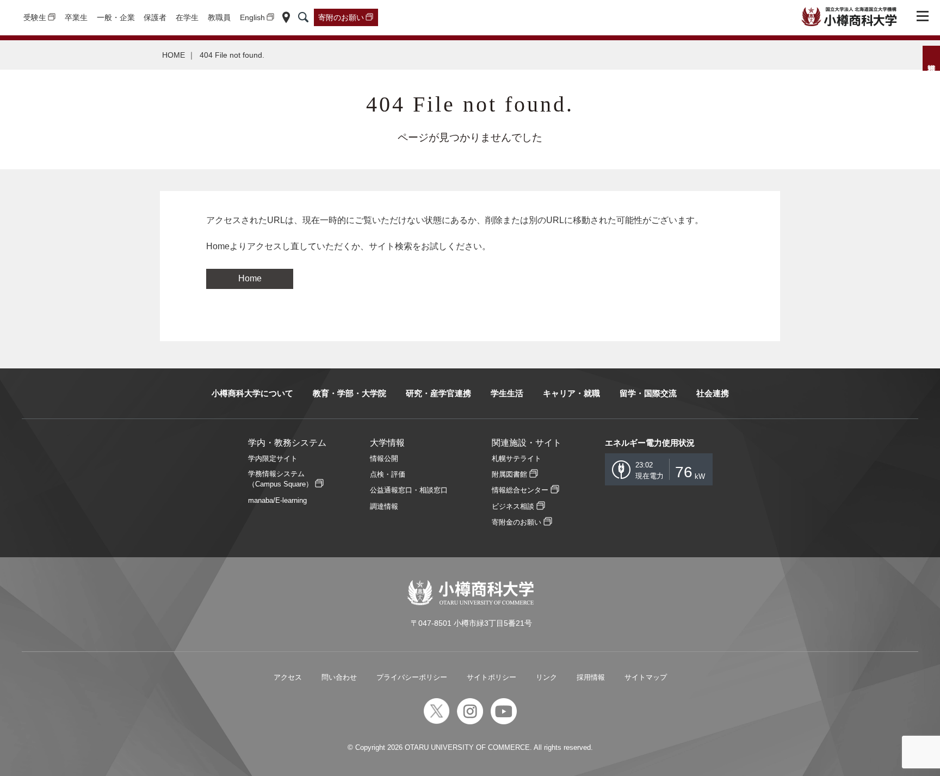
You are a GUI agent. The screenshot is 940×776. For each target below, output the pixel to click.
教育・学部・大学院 (349, 393)
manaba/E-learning (277, 500)
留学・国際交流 (648, 393)
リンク (546, 677)
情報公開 (384, 458)
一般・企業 (116, 17)
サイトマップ (645, 677)
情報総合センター (520, 490)
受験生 (34, 17)
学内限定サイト (273, 458)
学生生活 (507, 393)
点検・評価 (387, 474)
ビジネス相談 (513, 506)
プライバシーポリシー (411, 677)
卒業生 (76, 17)
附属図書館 (509, 474)
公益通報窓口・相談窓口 (409, 490)
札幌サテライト (516, 458)
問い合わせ (339, 677)
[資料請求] (931, 58)
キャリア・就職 (571, 393)
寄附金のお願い (516, 522)
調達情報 (384, 506)
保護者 (155, 17)
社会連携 (712, 393)
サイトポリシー (491, 677)
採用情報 (591, 677)
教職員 (219, 17)
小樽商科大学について (252, 393)
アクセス (288, 677)
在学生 (187, 17)
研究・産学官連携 (438, 393)
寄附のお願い (341, 17)
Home (250, 278)
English (252, 17)
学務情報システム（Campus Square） (280, 479)
